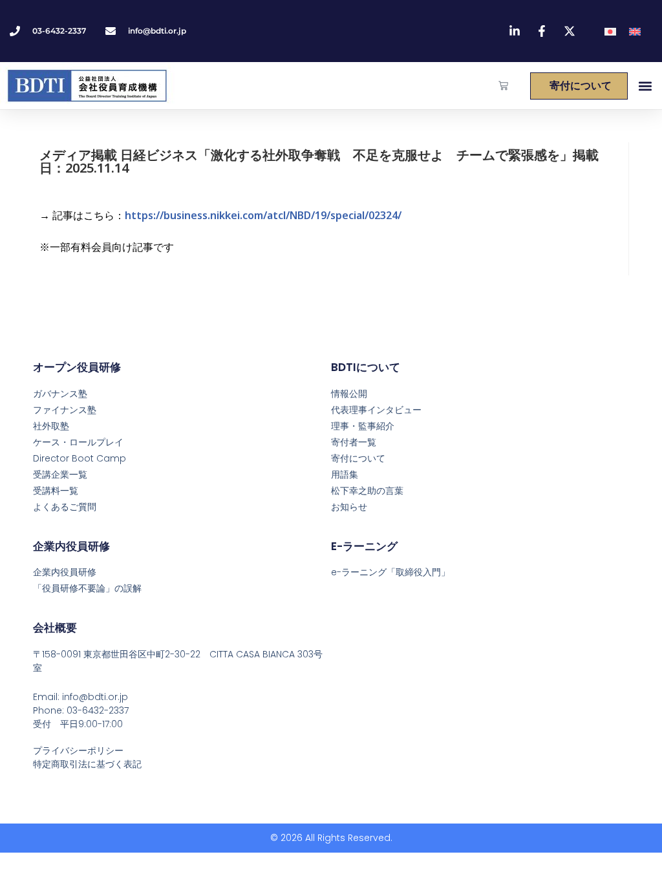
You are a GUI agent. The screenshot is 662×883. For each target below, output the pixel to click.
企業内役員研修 (71, 546)
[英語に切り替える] (635, 31)
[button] (645, 85)
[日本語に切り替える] (610, 31)
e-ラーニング (364, 546)
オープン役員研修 (77, 367)
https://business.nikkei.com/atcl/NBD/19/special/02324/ (263, 215)
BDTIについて (365, 367)
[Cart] (503, 85)
